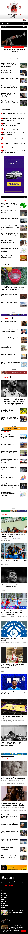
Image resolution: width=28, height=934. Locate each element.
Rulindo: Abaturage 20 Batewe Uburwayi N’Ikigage (14, 288)
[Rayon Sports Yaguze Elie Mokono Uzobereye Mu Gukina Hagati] (14, 682)
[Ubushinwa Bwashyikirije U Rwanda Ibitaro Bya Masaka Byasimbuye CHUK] (4, 912)
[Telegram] (14, 885)
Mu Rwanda (6, 265)
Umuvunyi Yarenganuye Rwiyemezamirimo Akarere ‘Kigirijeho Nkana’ (8, 410)
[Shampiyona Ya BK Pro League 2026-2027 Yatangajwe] (14, 629)
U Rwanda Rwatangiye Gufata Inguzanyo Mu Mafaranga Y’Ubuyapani (8, 95)
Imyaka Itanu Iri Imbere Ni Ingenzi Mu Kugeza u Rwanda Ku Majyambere (9, 250)
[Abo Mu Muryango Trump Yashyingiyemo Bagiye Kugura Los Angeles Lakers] (14, 707)
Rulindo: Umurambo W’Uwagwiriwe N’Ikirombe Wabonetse (8, 493)
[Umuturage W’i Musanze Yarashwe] (4, 920)
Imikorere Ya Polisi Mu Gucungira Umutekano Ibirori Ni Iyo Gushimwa (9, 436)
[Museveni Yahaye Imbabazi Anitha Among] (23, 80)
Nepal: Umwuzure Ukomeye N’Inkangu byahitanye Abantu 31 (9, 86)
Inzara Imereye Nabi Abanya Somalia (10, 338)
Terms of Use (5, 931)
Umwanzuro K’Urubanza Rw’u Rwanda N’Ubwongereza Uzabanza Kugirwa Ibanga (9, 418)
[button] (23, 931)
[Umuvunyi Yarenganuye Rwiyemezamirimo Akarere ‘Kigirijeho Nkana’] (23, 411)
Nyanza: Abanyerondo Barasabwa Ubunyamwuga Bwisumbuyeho (9, 451)
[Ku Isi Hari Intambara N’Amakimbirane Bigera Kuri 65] (24, 364)
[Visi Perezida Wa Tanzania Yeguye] (24, 323)
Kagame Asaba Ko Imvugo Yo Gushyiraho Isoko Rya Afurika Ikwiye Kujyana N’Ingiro (10, 205)
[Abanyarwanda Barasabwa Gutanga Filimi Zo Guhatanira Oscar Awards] (23, 841)
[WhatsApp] (16, 885)
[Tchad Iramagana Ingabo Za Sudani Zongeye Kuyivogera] (24, 348)
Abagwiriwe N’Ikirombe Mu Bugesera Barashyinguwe (8, 443)
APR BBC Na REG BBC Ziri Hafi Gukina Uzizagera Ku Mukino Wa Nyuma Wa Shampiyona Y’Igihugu (11, 743)
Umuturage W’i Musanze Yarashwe (17, 919)
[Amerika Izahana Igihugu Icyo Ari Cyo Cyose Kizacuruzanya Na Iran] (24, 331)
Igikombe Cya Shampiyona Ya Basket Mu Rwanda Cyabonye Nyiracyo (14, 401)
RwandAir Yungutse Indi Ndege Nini (10, 302)
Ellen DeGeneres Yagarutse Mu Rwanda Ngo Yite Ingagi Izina (9, 856)
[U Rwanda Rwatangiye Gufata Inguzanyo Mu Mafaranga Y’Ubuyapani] (23, 95)
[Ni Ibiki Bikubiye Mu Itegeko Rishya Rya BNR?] (23, 213)
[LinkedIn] (12, 885)
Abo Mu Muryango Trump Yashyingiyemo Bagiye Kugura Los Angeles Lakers (12, 717)
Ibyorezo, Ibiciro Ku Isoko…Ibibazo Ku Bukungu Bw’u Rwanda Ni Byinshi (9, 257)
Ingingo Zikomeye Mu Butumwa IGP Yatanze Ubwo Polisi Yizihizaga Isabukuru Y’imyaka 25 (10, 485)
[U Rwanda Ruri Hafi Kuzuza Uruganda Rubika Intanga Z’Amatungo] (23, 243)
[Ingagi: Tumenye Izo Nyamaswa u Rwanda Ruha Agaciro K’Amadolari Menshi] (23, 103)
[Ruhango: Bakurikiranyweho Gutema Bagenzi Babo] (23, 477)
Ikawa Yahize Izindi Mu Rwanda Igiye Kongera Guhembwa (10, 71)
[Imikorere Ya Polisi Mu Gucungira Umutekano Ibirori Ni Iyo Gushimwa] (23, 436)
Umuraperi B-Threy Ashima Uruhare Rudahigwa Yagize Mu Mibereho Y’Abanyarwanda (9, 816)
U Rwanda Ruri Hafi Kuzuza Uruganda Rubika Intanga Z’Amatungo (8, 242)
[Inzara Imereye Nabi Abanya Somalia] (24, 340)
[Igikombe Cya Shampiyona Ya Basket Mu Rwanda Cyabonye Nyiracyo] (14, 388)
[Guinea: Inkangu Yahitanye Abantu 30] (24, 356)
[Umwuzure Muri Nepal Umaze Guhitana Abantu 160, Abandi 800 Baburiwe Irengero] (23, 65)
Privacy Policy (16, 930)
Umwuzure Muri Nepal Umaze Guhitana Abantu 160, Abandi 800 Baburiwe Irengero (9, 65)
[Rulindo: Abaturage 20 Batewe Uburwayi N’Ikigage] (14, 276)
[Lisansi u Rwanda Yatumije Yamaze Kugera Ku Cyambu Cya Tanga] (23, 220)
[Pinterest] (10, 885)
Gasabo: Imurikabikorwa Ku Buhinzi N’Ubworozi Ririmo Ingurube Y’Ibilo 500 (10, 227)
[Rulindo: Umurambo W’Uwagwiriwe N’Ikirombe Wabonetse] (23, 494)
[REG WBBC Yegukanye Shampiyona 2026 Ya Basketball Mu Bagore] (14, 525)
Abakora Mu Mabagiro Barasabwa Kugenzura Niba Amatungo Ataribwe (9, 461)
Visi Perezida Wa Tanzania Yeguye (9, 321)
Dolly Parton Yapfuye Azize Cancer (11, 147)
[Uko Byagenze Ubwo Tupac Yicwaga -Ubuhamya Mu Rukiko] (23, 825)
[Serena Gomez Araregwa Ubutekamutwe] (23, 849)
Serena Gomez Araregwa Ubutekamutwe (7, 848)
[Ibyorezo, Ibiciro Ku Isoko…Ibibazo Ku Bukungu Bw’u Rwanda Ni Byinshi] (23, 258)
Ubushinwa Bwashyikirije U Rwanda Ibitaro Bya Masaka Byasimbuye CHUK (16, 912)
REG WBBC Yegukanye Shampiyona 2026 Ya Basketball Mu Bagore (13, 535)
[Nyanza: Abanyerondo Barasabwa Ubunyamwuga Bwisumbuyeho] (23, 453)
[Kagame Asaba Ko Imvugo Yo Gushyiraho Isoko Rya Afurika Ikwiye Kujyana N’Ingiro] (23, 205)
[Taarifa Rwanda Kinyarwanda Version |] (5, 23)
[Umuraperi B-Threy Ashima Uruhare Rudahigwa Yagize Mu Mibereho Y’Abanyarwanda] (23, 817)
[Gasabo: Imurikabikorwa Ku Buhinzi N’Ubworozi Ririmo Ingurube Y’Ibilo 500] (23, 228)
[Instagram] (8, 885)
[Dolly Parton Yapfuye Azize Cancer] (14, 768)
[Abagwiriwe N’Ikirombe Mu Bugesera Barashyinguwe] (23, 445)
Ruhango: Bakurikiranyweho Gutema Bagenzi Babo (8, 476)
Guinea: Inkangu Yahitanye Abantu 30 (9, 354)
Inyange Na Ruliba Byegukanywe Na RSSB (13, 129)
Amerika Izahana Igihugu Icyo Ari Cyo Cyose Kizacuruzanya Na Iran (10, 330)
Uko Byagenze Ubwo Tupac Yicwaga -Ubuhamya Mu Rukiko (9, 823)
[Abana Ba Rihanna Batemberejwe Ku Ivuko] (23, 833)
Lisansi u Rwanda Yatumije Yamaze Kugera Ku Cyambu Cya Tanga (9, 219)
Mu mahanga (18, 47)
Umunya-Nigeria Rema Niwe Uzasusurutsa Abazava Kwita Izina (12, 804)
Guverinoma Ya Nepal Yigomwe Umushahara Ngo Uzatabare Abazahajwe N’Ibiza (14, 52)
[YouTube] (6, 885)
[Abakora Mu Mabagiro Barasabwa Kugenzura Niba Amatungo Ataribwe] (23, 461)
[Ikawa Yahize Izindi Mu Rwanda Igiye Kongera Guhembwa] (23, 73)
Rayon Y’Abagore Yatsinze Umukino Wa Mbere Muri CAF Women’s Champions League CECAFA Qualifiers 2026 (13, 612)
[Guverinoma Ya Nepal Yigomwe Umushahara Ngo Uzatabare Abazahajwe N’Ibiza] (14, 38)
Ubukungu (5, 200)
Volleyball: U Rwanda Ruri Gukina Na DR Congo (14, 143)
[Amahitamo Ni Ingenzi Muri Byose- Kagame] (23, 296)
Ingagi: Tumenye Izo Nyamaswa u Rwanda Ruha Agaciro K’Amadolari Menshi (9, 102)
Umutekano (6, 431)
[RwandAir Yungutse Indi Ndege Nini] (23, 304)
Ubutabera (5, 377)
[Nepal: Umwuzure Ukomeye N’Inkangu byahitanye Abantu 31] (23, 88)
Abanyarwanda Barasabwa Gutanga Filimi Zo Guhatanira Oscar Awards (10, 840)
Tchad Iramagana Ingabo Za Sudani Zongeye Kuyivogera (9, 346)
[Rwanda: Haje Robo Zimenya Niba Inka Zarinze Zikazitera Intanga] (23, 235)
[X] (4, 885)
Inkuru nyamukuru (11, 47)
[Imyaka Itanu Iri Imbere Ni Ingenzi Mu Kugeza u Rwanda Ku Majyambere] (23, 250)
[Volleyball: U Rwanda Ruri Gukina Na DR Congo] (14, 551)
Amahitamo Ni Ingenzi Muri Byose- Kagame (10, 295)
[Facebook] (2, 885)
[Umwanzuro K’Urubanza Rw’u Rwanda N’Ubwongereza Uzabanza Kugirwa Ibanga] (23, 419)
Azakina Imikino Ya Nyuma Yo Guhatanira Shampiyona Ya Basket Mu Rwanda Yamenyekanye (12, 665)
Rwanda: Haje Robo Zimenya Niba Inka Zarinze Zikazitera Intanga (9, 234)
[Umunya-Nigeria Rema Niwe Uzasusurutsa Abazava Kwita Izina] (14, 793)
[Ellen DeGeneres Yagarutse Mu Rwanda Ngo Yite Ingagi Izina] (23, 857)
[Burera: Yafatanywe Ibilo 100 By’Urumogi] (23, 469)
